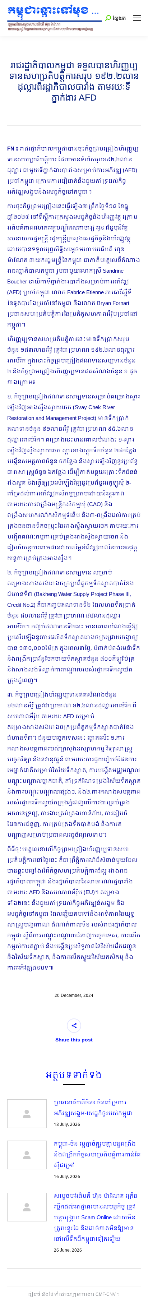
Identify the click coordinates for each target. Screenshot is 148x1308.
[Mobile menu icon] (137, 18)
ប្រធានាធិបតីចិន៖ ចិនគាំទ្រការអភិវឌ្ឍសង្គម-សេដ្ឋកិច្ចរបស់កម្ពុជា (93, 1108)
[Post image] (27, 1113)
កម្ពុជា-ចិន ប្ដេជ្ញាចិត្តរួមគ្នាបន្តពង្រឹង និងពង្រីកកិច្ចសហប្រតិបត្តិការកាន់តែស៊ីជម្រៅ (97, 1155)
